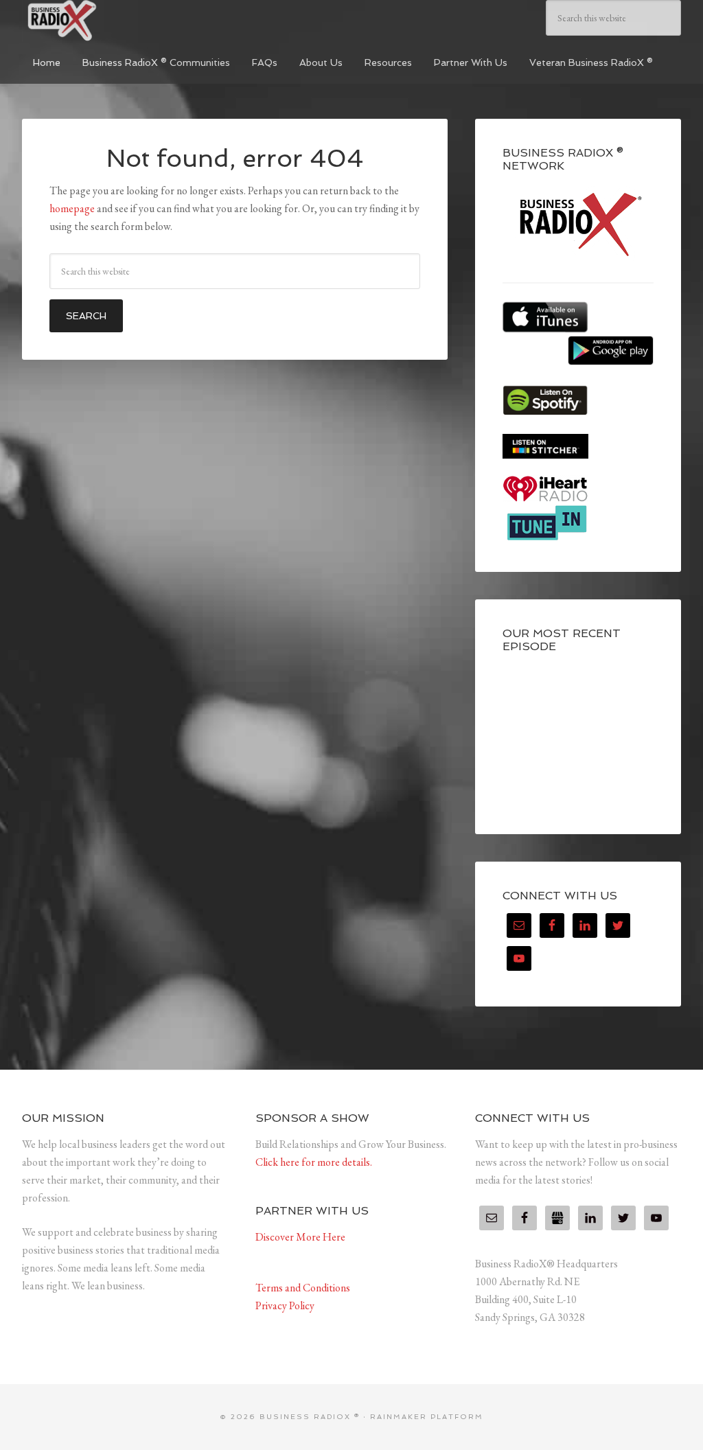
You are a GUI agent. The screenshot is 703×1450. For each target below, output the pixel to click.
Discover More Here (300, 1237)
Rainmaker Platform (426, 1416)
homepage (72, 208)
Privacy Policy (284, 1305)
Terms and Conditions (302, 1287)
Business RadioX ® (125, 20)
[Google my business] (557, 1218)
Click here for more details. (313, 1162)
